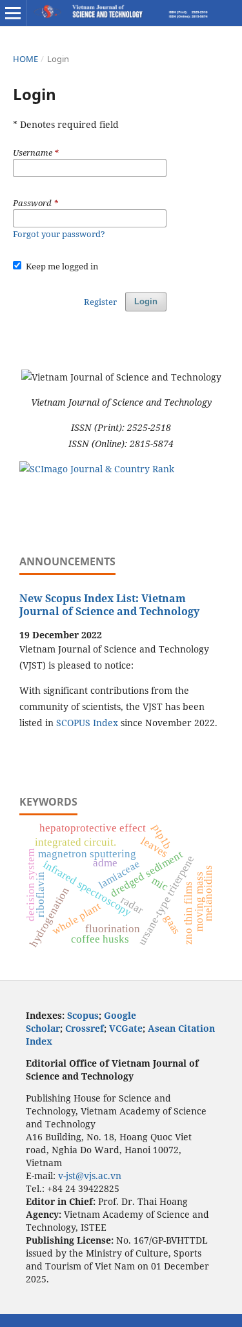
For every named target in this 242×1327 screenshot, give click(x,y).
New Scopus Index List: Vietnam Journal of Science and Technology (109, 604)
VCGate (126, 1028)
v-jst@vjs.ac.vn (89, 1175)
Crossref (84, 1028)
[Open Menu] (13, 13)
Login (145, 301)
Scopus (83, 1015)
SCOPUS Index (87, 722)
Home (25, 59)
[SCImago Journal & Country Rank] (96, 469)
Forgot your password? (59, 234)
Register (100, 302)
